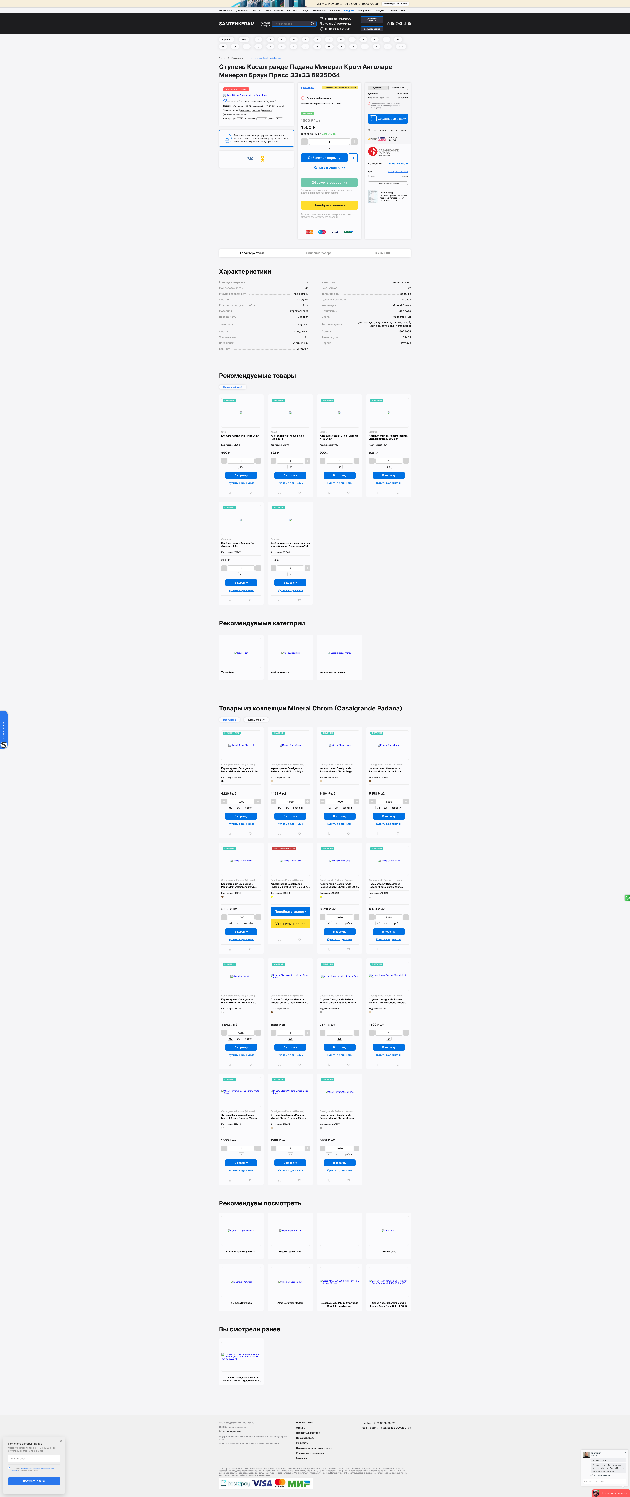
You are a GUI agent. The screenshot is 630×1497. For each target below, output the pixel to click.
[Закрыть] (61, 1441)
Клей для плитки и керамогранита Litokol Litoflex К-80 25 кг (388, 437)
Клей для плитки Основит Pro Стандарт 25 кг (238, 544)
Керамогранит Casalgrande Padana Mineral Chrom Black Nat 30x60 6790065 (239, 770)
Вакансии (334, 10)
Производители (305, 1437)
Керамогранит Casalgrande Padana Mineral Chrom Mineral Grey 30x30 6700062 (337, 1117)
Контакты (292, 10)
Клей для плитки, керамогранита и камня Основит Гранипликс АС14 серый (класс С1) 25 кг (290, 545)
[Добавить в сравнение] (231, 493)
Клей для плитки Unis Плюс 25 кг (240, 435)
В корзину (241, 475)
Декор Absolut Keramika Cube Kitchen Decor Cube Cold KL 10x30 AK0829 (388, 1304)
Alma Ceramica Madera (290, 1302)
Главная (222, 58)
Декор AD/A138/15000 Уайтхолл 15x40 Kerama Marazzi (339, 1304)
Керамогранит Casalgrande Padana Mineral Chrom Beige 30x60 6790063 (336, 770)
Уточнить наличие (290, 924)
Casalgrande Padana (398, 171)
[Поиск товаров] (312, 24)
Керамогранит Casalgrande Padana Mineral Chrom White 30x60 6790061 (237, 1001)
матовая (241, 106)
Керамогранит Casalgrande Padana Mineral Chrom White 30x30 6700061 (385, 885)
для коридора (245, 110)
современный (258, 106)
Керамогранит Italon (290, 1251)
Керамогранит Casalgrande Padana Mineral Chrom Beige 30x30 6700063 (287, 770)
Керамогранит (237, 58)
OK (262, 159)
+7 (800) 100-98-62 (338, 23)
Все (244, 39)
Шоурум (349, 10)
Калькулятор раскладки (310, 1453)
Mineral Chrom (398, 163)
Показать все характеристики (388, 183)
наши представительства (395, 4)
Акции (305, 10)
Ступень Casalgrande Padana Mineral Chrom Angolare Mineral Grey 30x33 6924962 (338, 1001)
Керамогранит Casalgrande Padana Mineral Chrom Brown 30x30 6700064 (385, 770)
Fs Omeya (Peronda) (241, 1302)
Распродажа (365, 10)
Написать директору (308, 1432)
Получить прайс (34, 1481)
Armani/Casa (389, 1251)
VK (250, 159)
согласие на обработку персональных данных (247, 1475)
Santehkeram (237, 24)
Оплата (256, 10)
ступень (280, 106)
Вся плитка (229, 719)
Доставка (242, 10)
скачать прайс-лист (232, 1431)
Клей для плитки (280, 672)
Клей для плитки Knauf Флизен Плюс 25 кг (288, 437)
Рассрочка (319, 10)
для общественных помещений (235, 114)
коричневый (261, 119)
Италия (279, 119)
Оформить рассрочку (329, 183)
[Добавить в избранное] (251, 493)
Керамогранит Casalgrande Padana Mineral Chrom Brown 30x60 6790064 (238, 885)
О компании (225, 10)
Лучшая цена (307, 87)
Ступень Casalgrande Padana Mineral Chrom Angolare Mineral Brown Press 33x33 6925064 (241, 1379)
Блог (403, 10)
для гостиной (267, 110)
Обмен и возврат (273, 10)
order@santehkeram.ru (338, 18)
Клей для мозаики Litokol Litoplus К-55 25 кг (339, 437)
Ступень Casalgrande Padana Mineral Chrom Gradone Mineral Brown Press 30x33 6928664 (289, 1001)
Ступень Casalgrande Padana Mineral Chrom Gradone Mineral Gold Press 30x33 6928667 (387, 1001)
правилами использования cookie (382, 1473)
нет (241, 102)
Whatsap (627, 898)
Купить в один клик (329, 168)
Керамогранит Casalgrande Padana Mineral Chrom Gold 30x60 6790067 (339, 885)
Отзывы (392, 10)
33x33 (240, 119)
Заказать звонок (372, 29)
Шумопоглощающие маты (241, 1251)
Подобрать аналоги (329, 205)
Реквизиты (302, 1443)
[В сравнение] (353, 157)
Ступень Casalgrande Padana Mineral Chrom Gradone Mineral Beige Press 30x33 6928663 (289, 1117)
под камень (271, 102)
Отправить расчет (372, 19)
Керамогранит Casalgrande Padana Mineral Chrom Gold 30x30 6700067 (290, 885)
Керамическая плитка (332, 672)
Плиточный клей (232, 387)
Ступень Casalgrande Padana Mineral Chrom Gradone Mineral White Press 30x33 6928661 (239, 1117)
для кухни (256, 110)
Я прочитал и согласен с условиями (33, 1469)
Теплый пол (227, 672)
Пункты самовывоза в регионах (314, 1448)
